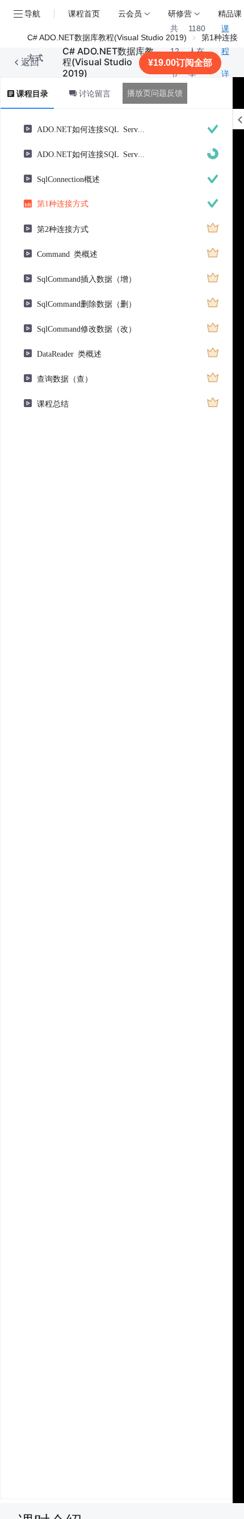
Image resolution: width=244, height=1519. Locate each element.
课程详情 (225, 62)
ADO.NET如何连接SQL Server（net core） (92, 154)
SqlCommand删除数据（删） (86, 303)
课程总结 (53, 403)
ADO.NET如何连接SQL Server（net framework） (92, 129)
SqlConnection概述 (68, 179)
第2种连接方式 (63, 228)
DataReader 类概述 (69, 353)
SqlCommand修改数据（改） (86, 328)
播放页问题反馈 (155, 93)
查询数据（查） (64, 378)
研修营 (180, 13)
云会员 (130, 13)
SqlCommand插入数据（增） (86, 278)
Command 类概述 (67, 253)
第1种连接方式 (63, 203)
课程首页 (84, 13)
